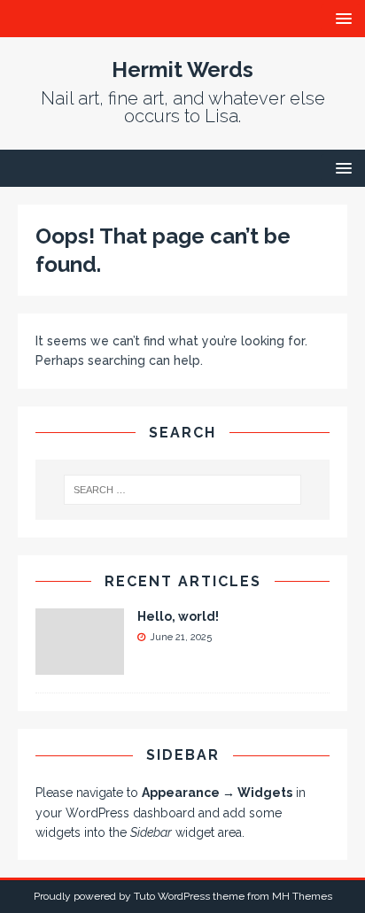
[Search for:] (182, 490)
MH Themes (302, 896)
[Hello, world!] (79, 665)
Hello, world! (178, 616)
